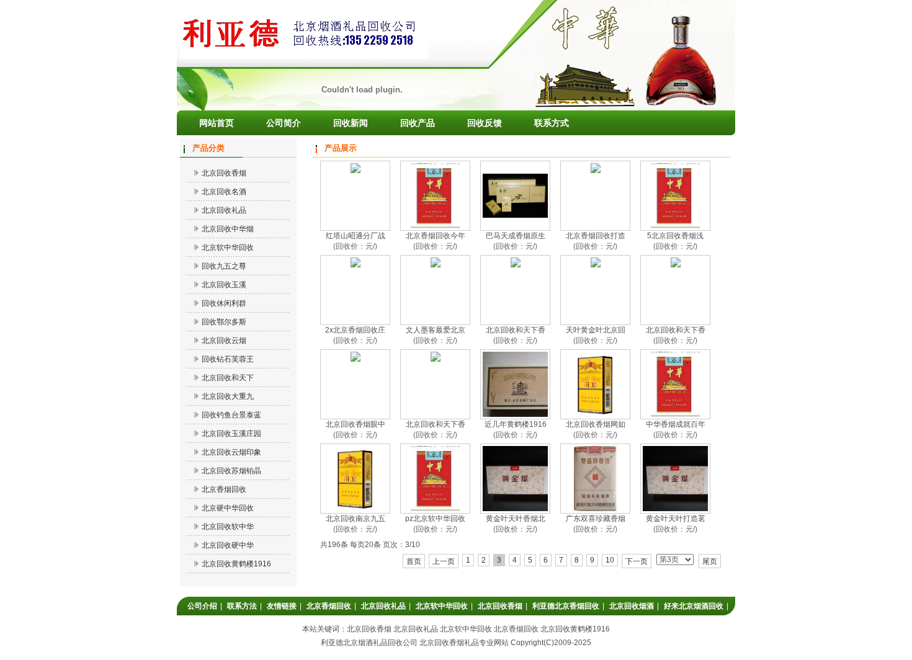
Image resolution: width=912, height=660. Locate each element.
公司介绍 (202, 606)
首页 (413, 561)
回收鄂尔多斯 (224, 322)
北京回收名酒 (224, 191)
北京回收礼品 (224, 210)
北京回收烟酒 (631, 606)
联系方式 (551, 123)
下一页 (636, 561)
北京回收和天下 (228, 377)
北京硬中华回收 (228, 508)
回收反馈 (484, 123)
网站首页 (216, 123)
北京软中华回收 (228, 247)
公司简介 (283, 123)
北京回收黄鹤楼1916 (236, 564)
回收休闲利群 (224, 303)
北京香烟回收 (224, 489)
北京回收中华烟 (228, 229)
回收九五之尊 (224, 266)
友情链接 (282, 606)
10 (610, 560)
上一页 (443, 561)
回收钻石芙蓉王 (228, 359)
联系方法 (242, 606)
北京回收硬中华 (228, 545)
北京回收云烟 (224, 340)
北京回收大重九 (228, 396)
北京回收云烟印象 (231, 452)
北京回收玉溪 (224, 284)
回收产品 (417, 123)
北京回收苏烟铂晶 (231, 470)
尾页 (709, 561)
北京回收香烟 (224, 173)
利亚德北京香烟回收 (565, 606)
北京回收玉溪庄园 (231, 433)
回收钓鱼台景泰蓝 (231, 415)
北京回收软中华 (228, 526)
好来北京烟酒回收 (693, 606)
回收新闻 (350, 123)
